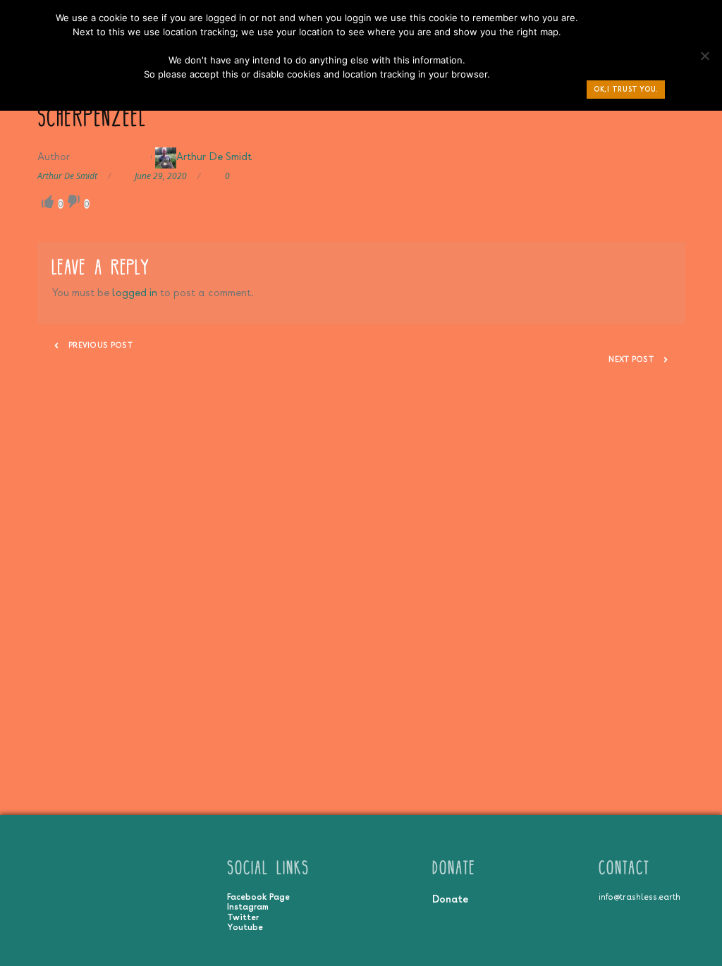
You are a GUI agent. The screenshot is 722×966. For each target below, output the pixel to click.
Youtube (245, 927)
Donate (450, 898)
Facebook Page (258, 897)
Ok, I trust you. (626, 89)
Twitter (243, 917)
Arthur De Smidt (214, 156)
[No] (704, 59)
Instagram (248, 907)
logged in (134, 292)
